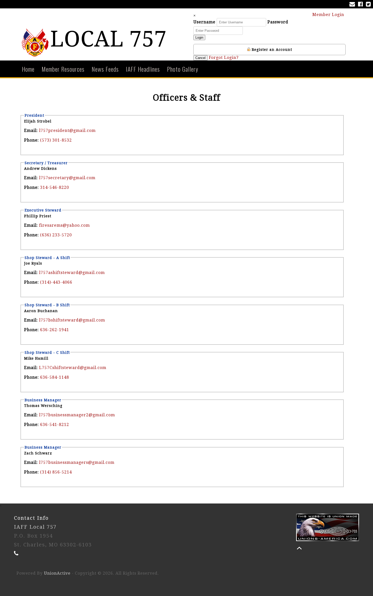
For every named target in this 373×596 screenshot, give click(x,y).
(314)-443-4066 (56, 282)
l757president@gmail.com (67, 130)
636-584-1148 (54, 377)
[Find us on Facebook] (361, 4)
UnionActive (57, 573)
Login (199, 37)
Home (28, 68)
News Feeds (105, 68)
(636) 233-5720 (56, 235)
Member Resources (63, 68)
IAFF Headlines (143, 68)
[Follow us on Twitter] (369, 4)
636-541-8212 (54, 424)
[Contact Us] (353, 4)
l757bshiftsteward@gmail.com (72, 320)
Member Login (328, 14)
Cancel (200, 58)
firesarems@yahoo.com (64, 225)
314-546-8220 (54, 187)
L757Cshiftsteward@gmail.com (72, 367)
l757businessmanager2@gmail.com (77, 414)
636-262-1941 (54, 329)
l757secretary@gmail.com (67, 177)
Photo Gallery (182, 68)
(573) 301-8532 (56, 140)
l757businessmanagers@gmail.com (76, 462)
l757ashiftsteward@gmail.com (72, 272)
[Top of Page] (299, 548)
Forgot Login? (224, 57)
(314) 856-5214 (56, 472)
